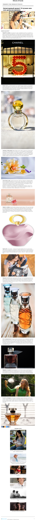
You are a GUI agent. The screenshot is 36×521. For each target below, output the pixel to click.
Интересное (20, 4)
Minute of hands (18, 1)
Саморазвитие (5, 4)
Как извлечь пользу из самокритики (18, 511)
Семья (10, 4)
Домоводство (14, 4)
